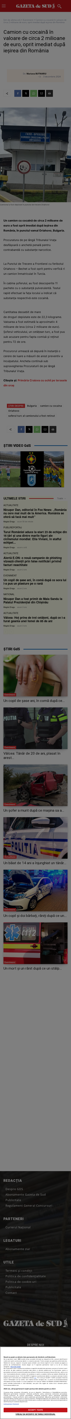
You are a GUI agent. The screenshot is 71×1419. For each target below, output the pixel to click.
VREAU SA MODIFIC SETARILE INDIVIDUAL (35, 1414)
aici (35, 1378)
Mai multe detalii (16, 1366)
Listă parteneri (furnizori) (11, 1404)
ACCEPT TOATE (35, 1410)
